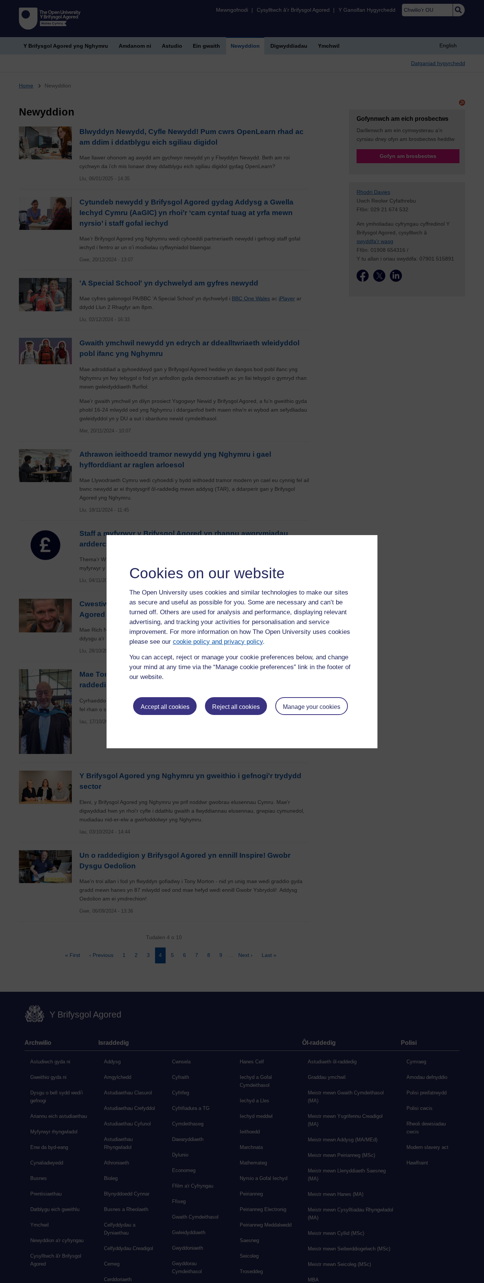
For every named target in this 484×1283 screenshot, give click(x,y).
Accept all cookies (165, 707)
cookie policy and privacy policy (218, 641)
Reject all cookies (236, 707)
